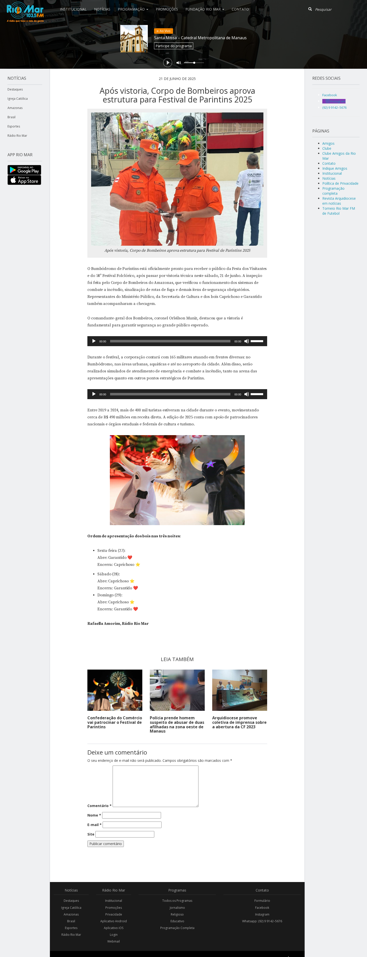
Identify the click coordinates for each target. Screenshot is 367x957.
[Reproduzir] (93, 341)
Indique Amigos (334, 168)
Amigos (328, 143)
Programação (132, 9)
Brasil (11, 117)
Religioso (177, 914)
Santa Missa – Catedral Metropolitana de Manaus (200, 37)
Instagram (262, 914)
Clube (326, 148)
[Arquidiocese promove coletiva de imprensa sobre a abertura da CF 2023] (239, 690)
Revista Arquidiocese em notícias (339, 201)
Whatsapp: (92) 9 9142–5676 (262, 921)
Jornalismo (177, 908)
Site (90, 834)
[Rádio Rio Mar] (25, 6)
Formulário (262, 901)
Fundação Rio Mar (203, 9)
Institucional (73, 9)
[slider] (258, 340)
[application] (177, 341)
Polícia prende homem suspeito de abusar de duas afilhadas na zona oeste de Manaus (177, 724)
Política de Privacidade (340, 183)
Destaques (15, 89)
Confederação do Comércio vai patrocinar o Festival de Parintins (114, 722)
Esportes (13, 126)
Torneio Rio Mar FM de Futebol (338, 211)
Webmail (113, 941)
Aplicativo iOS (113, 928)
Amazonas (14, 108)
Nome (94, 815)
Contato (240, 9)
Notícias (102, 9)
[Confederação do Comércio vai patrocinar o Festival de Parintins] (114, 690)
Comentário (99, 805)
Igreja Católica (17, 98)
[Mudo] (246, 341)
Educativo (177, 921)
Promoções (167, 9)
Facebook (262, 908)
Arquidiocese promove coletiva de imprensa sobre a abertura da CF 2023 (239, 722)
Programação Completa (177, 928)
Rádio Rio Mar (17, 135)
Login (114, 935)
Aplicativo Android (113, 921)
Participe (174, 45)
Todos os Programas (177, 901)
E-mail (94, 824)
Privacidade (113, 914)
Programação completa (333, 191)
